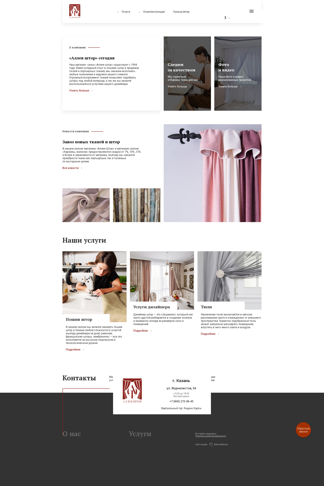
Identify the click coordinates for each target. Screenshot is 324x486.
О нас (95, 452)
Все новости (70, 168)
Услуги (95, 459)
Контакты (95, 446)
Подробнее (73, 349)
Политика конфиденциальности (210, 436)
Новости (95, 449)
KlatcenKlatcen (220, 444)
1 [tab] (261, 11)
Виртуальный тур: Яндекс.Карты (181, 408)
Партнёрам (96, 455)
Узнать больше (79, 90)
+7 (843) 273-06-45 (181, 401)
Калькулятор (181, 11)
